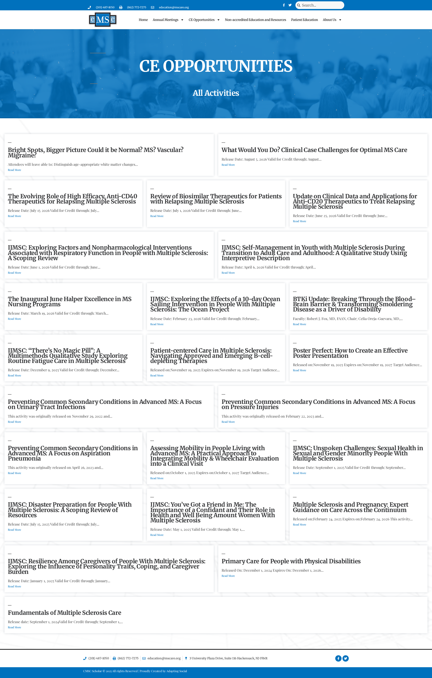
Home (143, 20)
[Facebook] (284, 5)
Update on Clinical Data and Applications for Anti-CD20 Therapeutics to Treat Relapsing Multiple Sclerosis (355, 201)
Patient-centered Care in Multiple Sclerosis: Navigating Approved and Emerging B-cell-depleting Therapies (211, 356)
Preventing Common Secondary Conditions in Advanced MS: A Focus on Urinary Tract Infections (105, 404)
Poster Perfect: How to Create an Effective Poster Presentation (350, 353)
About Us (329, 20)
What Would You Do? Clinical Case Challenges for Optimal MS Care (314, 150)
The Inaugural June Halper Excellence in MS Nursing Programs (70, 301)
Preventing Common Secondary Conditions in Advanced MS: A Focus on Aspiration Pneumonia (73, 453)
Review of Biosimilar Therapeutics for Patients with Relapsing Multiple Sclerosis (215, 198)
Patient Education (304, 20)
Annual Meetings (165, 20)
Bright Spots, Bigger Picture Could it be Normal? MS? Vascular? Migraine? (96, 152)
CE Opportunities (202, 20)
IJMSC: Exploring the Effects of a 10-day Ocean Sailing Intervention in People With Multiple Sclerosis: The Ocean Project (215, 304)
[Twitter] (290, 5)
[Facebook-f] (338, 658)
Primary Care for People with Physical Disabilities (291, 561)
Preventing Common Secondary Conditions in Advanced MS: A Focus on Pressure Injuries (318, 404)
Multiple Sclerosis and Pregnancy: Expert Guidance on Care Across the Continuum (350, 507)
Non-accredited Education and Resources (255, 20)
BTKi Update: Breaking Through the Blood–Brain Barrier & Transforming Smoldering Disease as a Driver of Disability (354, 304)
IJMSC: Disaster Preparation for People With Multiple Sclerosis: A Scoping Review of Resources (69, 510)
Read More (14, 170)
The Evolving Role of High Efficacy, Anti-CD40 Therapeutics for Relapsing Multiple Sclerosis (72, 198)
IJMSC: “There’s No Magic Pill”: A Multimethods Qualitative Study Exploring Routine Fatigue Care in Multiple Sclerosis (67, 356)
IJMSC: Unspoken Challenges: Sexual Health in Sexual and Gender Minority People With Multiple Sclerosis (358, 453)
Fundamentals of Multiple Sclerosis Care (64, 612)
